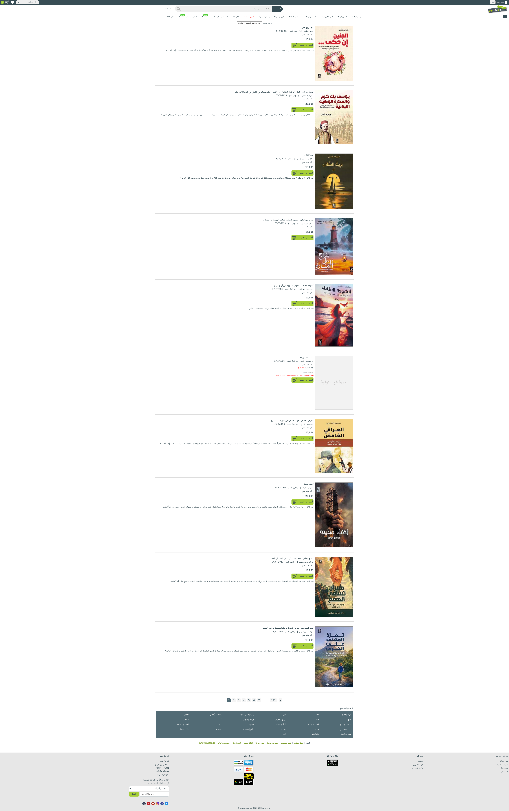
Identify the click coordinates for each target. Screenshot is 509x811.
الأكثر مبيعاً (248, 743)
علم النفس (315, 734)
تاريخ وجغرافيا (280, 719)
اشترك (134, 794)
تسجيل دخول (500, 2)
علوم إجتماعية (248, 729)
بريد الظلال (308, 155)
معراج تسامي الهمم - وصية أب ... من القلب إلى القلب (292, 558)
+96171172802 (162, 768)
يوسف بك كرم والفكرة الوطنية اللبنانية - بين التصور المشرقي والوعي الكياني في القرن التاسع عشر (274, 92)
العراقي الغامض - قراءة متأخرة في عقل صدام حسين (292, 421)
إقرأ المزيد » (171, 50)
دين (219, 724)
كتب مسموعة (286, 743)
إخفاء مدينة (308, 484)
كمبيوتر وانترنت (312, 724)
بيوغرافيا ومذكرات (247, 714)
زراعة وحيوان (248, 719)
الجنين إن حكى (307, 27)
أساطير (186, 719)
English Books (207, 743)
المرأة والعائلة (281, 724)
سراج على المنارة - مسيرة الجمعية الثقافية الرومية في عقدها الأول (286, 220)
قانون (284, 734)
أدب (219, 719)
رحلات (218, 729)
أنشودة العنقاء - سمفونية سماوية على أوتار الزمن (293, 286)
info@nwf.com (162, 771)
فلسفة (283, 729)
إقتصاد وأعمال (215, 714)
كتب (308, 743)
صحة (317, 719)
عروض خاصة (272, 743)
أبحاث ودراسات (224, 743)
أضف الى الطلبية (306, 45)
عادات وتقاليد (183, 729)
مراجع (251, 724)
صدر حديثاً (259, 743)
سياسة (316, 729)
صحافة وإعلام (345, 724)
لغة (317, 714)
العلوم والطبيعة (183, 724)
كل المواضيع (346, 714)
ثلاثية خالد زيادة (306, 357)
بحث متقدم (299, 743)
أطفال (186, 714)
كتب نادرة (237, 743)
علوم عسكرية (346, 734)
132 (273, 700)
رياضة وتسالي (345, 729)
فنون (284, 714)
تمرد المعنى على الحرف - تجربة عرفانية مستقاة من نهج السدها (288, 628)
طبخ (349, 719)
